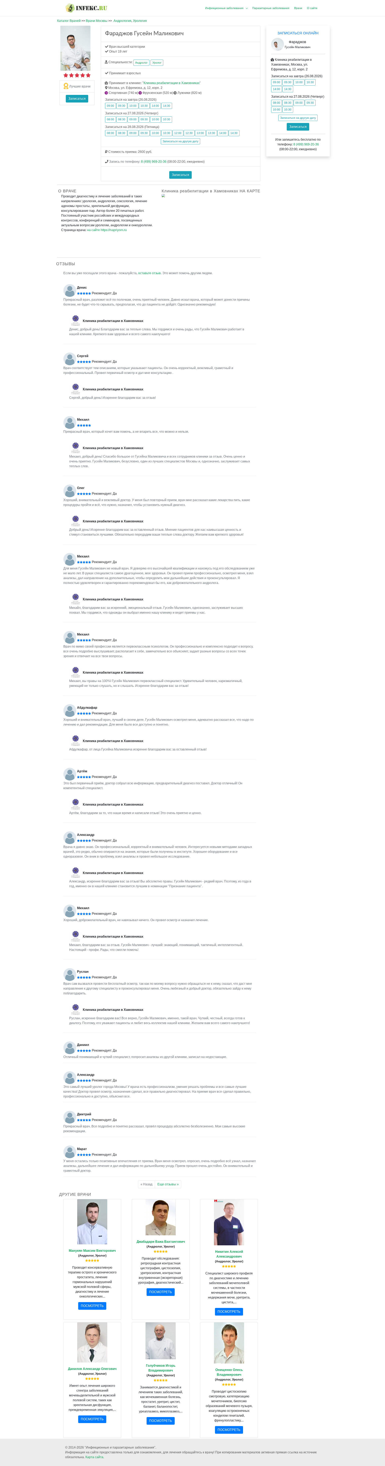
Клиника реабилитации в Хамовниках (172, 83)
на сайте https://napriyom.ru (107, 230)
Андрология (122, 20)
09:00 (110, 105)
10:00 (133, 105)
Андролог (141, 62)
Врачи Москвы (96, 20)
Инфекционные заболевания (224, 8)
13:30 (211, 133)
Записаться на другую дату (180, 141)
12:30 (189, 133)
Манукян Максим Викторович (92, 1250)
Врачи (298, 8)
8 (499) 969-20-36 (153, 161)
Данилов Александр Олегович (92, 1369)
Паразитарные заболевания (270, 8)
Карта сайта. (94, 1457)
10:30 (144, 105)
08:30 (121, 119)
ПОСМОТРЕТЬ (92, 1306)
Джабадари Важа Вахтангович (161, 1241)
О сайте (312, 8)
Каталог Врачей (69, 20)
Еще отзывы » (168, 1184)
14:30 (166, 105)
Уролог (156, 62)
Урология (140, 20)
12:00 (177, 133)
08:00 (110, 119)
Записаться (77, 98)
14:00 (155, 105)
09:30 (121, 105)
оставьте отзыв (149, 273)
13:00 (200, 133)
